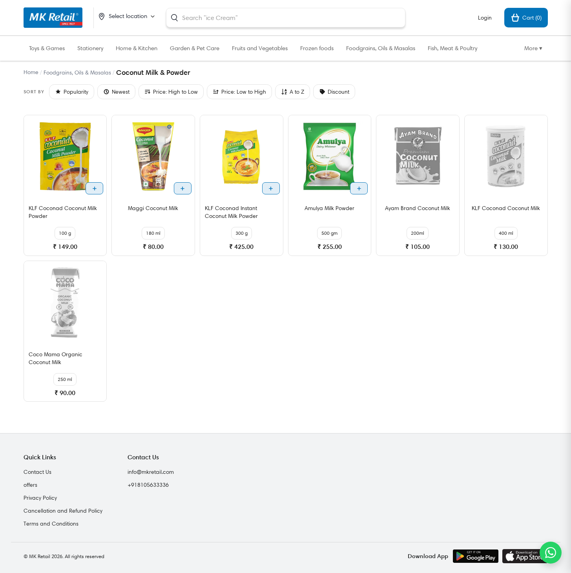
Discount (338, 91)
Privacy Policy (40, 497)
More (533, 48)
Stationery (90, 48)
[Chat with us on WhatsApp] (551, 553)
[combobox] (285, 17)
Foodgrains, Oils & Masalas (380, 48)
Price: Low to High (243, 91)
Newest (121, 91)
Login (485, 17)
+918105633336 (148, 484)
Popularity (76, 91)
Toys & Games (47, 48)
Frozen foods (317, 48)
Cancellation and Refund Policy (63, 510)
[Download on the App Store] (525, 556)
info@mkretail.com (151, 471)
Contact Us (37, 471)
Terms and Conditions (51, 523)
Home (31, 72)
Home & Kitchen (136, 48)
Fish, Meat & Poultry (452, 48)
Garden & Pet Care (194, 48)
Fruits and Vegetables (260, 48)
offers (30, 484)
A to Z (297, 91)
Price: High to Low (175, 91)
